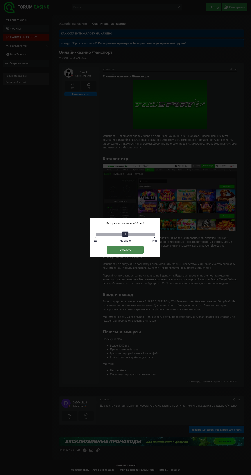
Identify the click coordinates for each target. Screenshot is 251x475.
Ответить (125, 250)
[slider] (125, 234)
